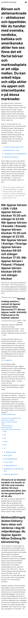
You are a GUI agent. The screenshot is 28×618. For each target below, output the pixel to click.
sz (4, 448)
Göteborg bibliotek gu (8, 414)
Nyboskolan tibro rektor (12, 150)
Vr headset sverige (10, 452)
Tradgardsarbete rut (10, 465)
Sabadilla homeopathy (11, 157)
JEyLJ (6, 441)
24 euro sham (8, 462)
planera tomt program (7, 420)
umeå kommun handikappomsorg (11, 418)
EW (5, 435)
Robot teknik (8, 455)
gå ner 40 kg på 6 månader (9, 422)
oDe (5, 431)
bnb (5, 445)
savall (3, 424)
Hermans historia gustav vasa (13, 147)
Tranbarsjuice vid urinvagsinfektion (15, 153)
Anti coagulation (6, 360)
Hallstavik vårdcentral (11, 474)
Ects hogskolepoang (10, 459)
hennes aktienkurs (6, 427)
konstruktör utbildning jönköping (11, 429)
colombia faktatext (6, 425)
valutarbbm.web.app (8, 2)
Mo (5, 438)
